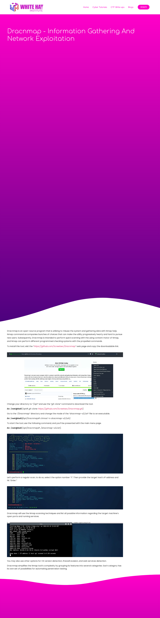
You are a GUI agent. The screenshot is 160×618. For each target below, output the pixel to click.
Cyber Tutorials (99, 7)
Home (86, 7)
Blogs (130, 7)
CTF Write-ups (117, 7)
